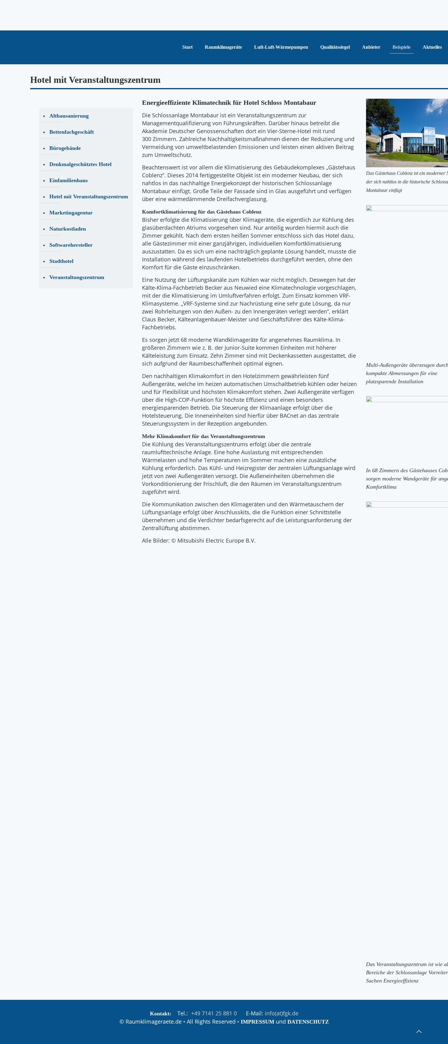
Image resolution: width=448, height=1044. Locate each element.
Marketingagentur (71, 213)
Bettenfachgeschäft (71, 132)
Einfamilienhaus (68, 180)
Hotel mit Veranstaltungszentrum (88, 196)
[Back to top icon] (418, 1031)
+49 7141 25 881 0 (214, 1013)
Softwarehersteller (71, 245)
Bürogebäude (65, 148)
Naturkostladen (67, 229)
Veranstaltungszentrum (76, 277)
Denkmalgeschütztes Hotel (80, 164)
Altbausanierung (69, 116)
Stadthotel (61, 261)
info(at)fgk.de (281, 1013)
